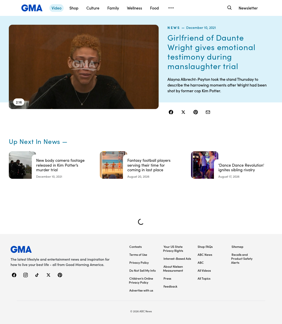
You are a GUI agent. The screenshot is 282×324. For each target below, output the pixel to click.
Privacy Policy (139, 262)
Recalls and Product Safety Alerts (241, 258)
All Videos (204, 270)
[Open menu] (170, 8)
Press (167, 278)
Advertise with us (141, 290)
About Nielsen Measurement (173, 268)
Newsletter (248, 8)
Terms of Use (138, 254)
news (173, 27)
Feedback (170, 286)
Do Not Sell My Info (142, 270)
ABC (201, 262)
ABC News (205, 254)
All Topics (204, 278)
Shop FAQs (205, 246)
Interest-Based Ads (177, 258)
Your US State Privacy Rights (173, 248)
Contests (135, 246)
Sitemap (237, 246)
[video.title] (84, 67)
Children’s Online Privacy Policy (141, 280)
